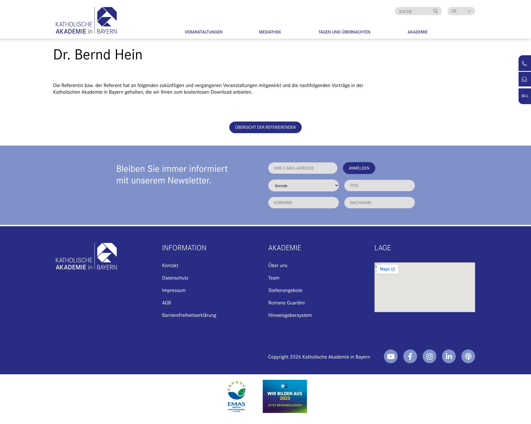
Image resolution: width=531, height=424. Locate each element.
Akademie (418, 32)
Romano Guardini (286, 302)
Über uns (277, 265)
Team (274, 277)
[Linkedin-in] (449, 356)
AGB (166, 302)
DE (454, 11)
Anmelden (359, 168)
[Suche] (436, 11)
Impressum (174, 289)
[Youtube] (391, 356)
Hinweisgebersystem (290, 314)
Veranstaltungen (204, 32)
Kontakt (170, 265)
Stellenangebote (285, 289)
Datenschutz (175, 277)
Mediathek (270, 32)
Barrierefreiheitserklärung (189, 314)
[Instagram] (429, 356)
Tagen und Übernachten (345, 32)
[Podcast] (468, 356)
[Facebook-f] (410, 356)
